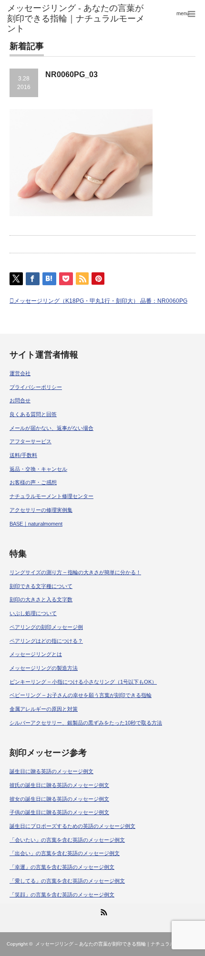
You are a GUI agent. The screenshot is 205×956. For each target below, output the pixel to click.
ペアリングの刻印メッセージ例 (46, 627)
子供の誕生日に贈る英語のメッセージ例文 (59, 812)
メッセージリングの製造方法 (44, 668)
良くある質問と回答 (33, 414)
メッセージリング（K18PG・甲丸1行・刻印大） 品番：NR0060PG (100, 301)
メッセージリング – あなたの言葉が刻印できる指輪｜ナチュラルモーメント (116, 943)
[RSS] (102, 911)
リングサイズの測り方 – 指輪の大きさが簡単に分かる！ (75, 572)
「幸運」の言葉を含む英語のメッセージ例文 (62, 867)
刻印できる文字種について (41, 586)
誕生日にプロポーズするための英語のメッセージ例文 (72, 826)
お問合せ (20, 400)
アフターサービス (30, 441)
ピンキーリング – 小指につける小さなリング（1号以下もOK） (83, 682)
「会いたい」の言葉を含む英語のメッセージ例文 (67, 840)
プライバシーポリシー (36, 387)
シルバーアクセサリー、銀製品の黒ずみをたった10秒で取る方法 (86, 723)
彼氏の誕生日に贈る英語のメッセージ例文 (59, 785)
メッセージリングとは (36, 654)
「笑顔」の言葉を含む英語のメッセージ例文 (62, 894)
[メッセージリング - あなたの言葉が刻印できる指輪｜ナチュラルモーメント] (79, 18)
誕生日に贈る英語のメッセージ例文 (51, 771)
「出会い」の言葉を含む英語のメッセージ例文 (65, 853)
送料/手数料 (23, 455)
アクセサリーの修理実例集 (41, 510)
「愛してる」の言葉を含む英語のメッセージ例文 (67, 881)
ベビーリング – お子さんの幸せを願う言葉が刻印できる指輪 (81, 695)
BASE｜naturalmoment (36, 524)
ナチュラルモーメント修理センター (51, 496)
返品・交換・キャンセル (38, 469)
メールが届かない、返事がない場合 (51, 428)
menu (182, 13)
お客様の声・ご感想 (33, 482)
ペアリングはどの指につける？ (46, 641)
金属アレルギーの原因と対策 (44, 709)
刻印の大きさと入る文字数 (41, 599)
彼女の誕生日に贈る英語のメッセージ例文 (59, 799)
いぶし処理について (33, 613)
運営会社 (20, 373)
